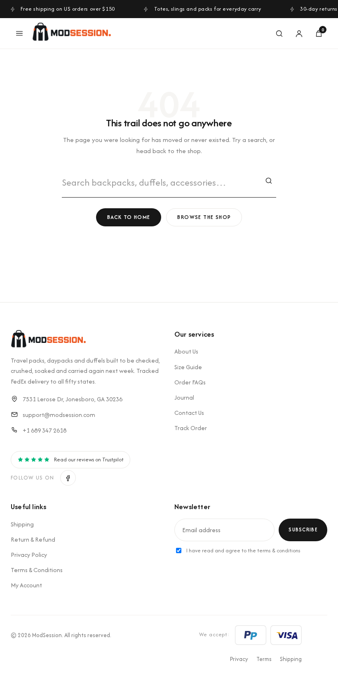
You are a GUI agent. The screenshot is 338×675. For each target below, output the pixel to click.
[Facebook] (68, 478)
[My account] (298, 33)
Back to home (128, 217)
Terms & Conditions (37, 570)
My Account (26, 585)
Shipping (22, 524)
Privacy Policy (29, 554)
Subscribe (303, 529)
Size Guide (188, 367)
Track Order (190, 428)
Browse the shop (204, 217)
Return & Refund (33, 539)
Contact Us (189, 412)
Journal (184, 397)
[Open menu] (19, 33)
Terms (264, 659)
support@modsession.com (59, 414)
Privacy (239, 659)
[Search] (279, 33)
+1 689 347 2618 (44, 430)
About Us (186, 351)
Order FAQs (190, 382)
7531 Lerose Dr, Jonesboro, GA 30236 (72, 399)
